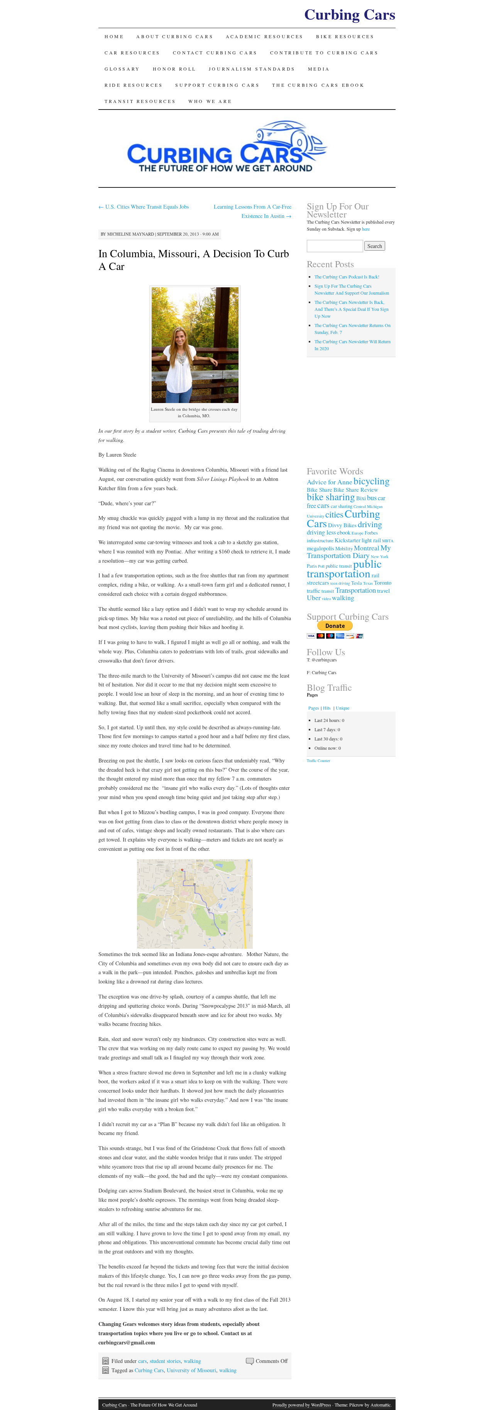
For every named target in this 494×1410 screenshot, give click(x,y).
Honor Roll (174, 69)
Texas (368, 583)
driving (370, 524)
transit (327, 590)
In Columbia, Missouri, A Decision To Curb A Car (193, 259)
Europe (358, 533)
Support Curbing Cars (217, 85)
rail (375, 575)
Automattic (380, 1405)
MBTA (388, 540)
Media (319, 69)
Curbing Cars (350, 13)
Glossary (122, 69)
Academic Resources (265, 36)
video (326, 598)
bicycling (372, 480)
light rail (371, 540)
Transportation (355, 590)
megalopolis (320, 548)
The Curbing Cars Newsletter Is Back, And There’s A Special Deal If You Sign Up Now (352, 309)
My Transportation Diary (349, 551)
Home (114, 36)
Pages (313, 708)
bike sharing (331, 496)
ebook (343, 532)
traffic (313, 590)
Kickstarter (347, 540)
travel (383, 590)
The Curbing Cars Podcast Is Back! (347, 276)
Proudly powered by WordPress (301, 1405)
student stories (165, 1360)
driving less (321, 532)
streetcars (318, 582)
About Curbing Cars (174, 36)
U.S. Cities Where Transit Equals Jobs (143, 206)
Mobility (344, 548)
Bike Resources (345, 36)
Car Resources (133, 52)
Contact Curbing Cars (215, 52)
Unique (342, 708)
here (366, 229)
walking (192, 1360)
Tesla (356, 582)
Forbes (371, 532)
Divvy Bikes (342, 525)
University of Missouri (191, 1370)
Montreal (366, 547)
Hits (327, 708)
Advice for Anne (329, 481)
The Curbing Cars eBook (318, 85)
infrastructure (320, 540)
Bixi (361, 498)
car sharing (341, 506)
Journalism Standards (252, 69)
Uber (314, 597)
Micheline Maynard (130, 234)
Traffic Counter (318, 760)
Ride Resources (134, 85)
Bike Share (319, 489)
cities (334, 514)
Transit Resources (140, 101)
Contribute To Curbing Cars (324, 52)
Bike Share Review (355, 489)
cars (142, 1360)
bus (372, 497)
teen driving (340, 583)
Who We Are (210, 101)
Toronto (382, 582)
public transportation (344, 568)
